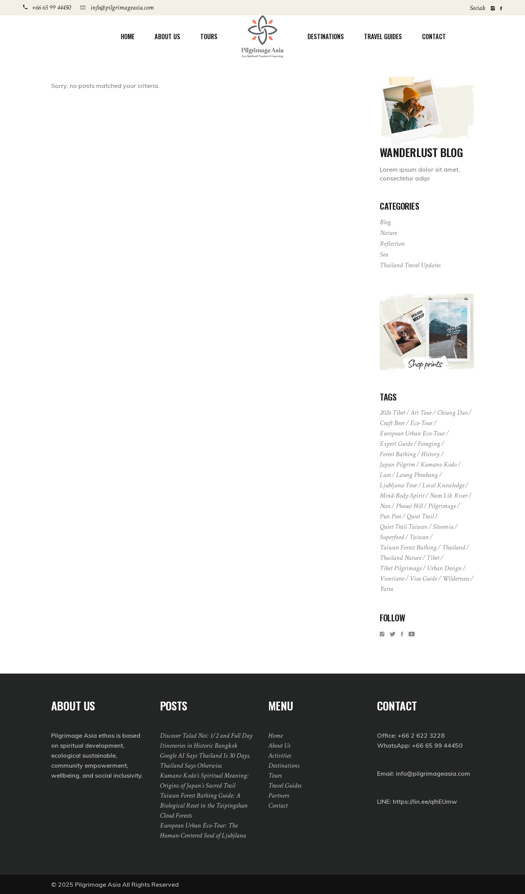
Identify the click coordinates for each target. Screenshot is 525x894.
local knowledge (443, 485)
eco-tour (421, 423)
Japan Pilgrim (397, 464)
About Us (279, 745)
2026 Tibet (392, 412)
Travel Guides (284, 785)
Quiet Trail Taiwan (403, 526)
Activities (279, 755)
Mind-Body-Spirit (402, 495)
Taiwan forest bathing (408, 547)
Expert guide (396, 443)
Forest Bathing (398, 454)
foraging (429, 443)
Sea (384, 254)
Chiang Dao (452, 412)
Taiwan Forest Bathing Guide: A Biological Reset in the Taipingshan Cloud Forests (204, 805)
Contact (277, 805)
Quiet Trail (420, 516)
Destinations (283, 765)
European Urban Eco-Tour (412, 433)
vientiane (392, 578)
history (430, 454)
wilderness (455, 578)
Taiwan (419, 537)
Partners (278, 795)
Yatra (386, 588)
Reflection (392, 243)
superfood (392, 537)
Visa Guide (423, 578)
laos (385, 474)
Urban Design (444, 568)
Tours (275, 775)
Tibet (433, 557)
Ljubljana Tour (398, 485)
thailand (453, 547)
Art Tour (421, 412)
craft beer (392, 423)
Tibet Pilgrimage (401, 568)
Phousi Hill (409, 506)
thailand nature (400, 557)
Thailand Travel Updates (410, 265)
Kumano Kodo (438, 464)
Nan (385, 506)
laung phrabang (417, 474)
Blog (385, 222)
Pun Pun (390, 516)
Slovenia (443, 526)
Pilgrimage (442, 506)
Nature (388, 232)
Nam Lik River (448, 495)
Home (275, 735)
